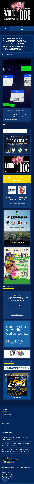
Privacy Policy (5, 423)
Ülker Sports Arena (17, 314)
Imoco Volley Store (6, 414)
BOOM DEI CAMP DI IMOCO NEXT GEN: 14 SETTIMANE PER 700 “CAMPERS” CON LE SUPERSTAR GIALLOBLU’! (16, 450)
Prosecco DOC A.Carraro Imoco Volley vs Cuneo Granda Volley (17, 198)
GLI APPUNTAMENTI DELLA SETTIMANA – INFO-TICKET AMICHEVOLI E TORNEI (15, 438)
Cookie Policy (5, 427)
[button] (4, 479)
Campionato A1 (13, 203)
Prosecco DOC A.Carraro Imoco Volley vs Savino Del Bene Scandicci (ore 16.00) (17, 298)
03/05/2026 (17, 295)
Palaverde (23, 203)
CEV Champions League (17, 311)
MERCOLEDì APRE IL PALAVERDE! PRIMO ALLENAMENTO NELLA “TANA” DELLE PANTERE (16, 444)
